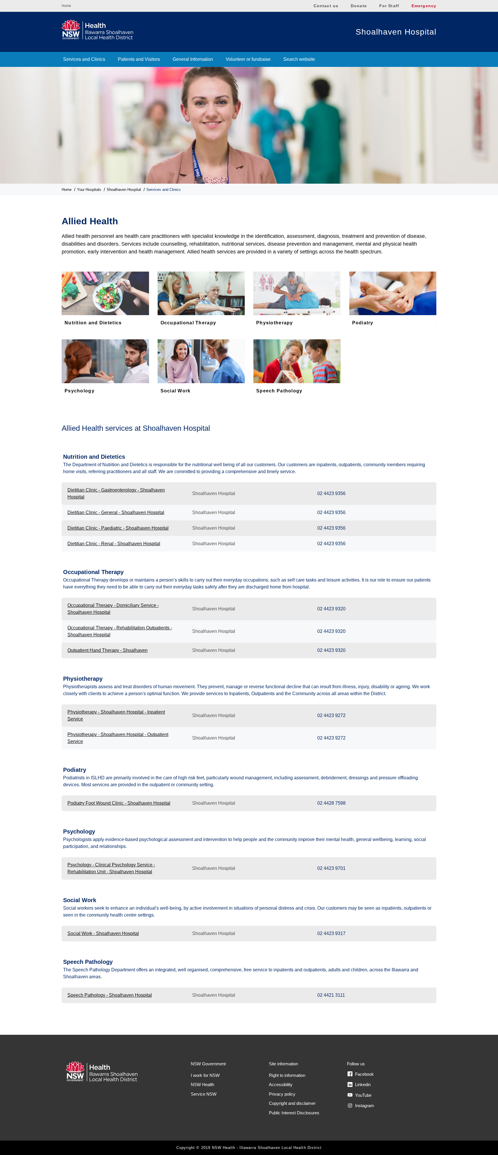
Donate (359, 5)
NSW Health (202, 1084)
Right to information (287, 1075)
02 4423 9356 (331, 493)
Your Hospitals (89, 189)
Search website (299, 59)
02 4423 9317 (331, 933)
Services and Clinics (84, 59)
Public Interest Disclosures (294, 1112)
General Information (193, 59)
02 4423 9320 (331, 608)
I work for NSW (205, 1075)
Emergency (424, 5)
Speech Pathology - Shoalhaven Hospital (109, 995)
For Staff (389, 5)
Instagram (364, 1105)
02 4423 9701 (331, 868)
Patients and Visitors (139, 59)
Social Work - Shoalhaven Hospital (103, 933)
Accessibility (281, 1084)
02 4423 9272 (331, 715)
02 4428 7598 (331, 803)
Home (66, 6)
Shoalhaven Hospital (396, 31)
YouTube (362, 1095)
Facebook (364, 1074)
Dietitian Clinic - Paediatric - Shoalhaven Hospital (118, 528)
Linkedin (362, 1084)
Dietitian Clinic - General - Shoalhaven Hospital (115, 512)
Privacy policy (282, 1094)
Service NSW (203, 1094)
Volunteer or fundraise (248, 59)
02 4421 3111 (331, 995)
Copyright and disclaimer (292, 1103)
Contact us (326, 5)
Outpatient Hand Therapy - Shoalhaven (107, 650)
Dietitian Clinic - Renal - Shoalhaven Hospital (113, 543)
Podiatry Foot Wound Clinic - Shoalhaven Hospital (118, 803)
